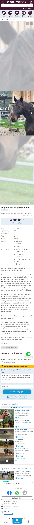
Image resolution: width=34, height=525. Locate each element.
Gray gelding (19, 439)
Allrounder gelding (21, 429)
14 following (11, 397)
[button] (2, 2)
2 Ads (23, 397)
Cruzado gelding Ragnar (22, 471)
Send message (16, 392)
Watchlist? (6, 521)
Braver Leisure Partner (22, 410)
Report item (17, 498)
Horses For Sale (20, 458)
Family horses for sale (9, 19)
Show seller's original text (9, 347)
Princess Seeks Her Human (23, 420)
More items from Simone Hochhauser (16, 468)
